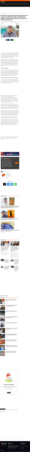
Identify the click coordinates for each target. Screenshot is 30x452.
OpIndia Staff (8, 173)
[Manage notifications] (1, 450)
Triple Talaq (4, 106)
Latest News (2, 297)
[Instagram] (23, 446)
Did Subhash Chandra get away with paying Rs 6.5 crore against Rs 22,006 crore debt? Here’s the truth (6, 267)
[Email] (12, 40)
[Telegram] (10, 40)
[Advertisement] (5, 277)
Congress (9, 171)
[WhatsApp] (28, 0)
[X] (27, 0)
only (3, 70)
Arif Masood (4, 171)
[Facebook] (25, 0)
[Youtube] (29, 0)
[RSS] (26, 0)
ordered (7, 59)
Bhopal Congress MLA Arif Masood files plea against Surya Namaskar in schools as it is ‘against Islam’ (9, 219)
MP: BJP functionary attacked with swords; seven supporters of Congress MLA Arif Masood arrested (10, 230)
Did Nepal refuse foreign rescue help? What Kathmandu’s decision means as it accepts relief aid (6, 261)
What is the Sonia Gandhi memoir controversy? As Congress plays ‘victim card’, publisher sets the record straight (5, 248)
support (10, 108)
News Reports (2, 245)
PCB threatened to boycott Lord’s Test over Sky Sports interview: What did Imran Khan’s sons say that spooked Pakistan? (16, 268)
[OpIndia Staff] (3, 175)
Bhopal (7, 171)
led (3, 96)
